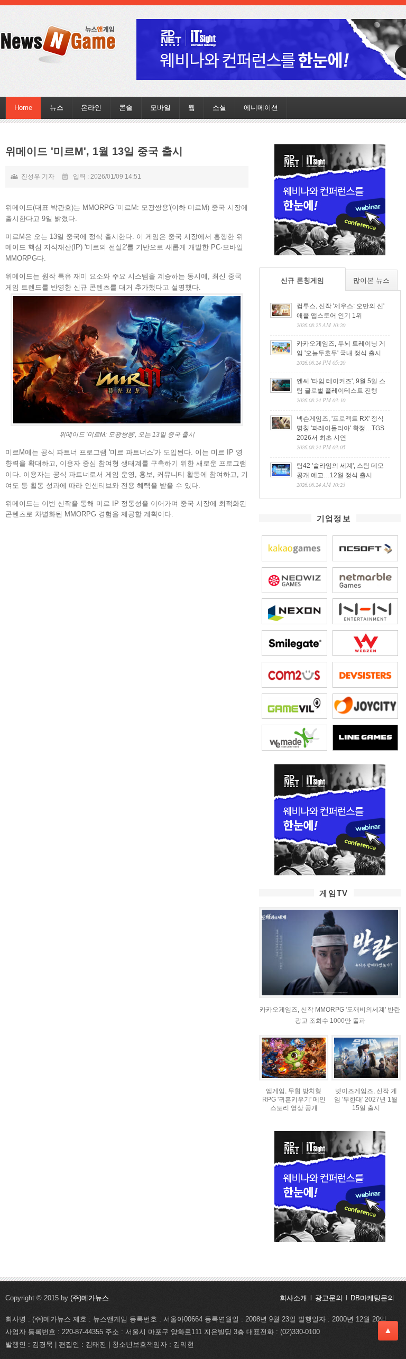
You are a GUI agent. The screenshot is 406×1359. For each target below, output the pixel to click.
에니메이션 (261, 108)
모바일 (160, 108)
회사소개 (293, 1298)
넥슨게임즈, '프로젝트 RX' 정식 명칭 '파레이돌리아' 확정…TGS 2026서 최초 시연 (340, 428)
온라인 (91, 108)
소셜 (219, 108)
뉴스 (56, 108)
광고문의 (329, 1298)
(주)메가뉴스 (89, 1298)
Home (23, 108)
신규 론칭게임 (302, 280)
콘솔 (126, 108)
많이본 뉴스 (371, 280)
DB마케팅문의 (372, 1298)
